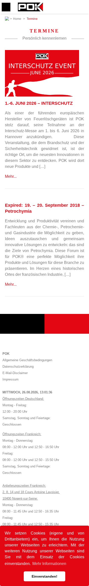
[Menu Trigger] (6, 7)
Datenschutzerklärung (18, 366)
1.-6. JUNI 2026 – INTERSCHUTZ (39, 103)
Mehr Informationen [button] (49, 563)
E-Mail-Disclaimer (15, 373)
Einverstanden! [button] (44, 576)
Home (17, 19)
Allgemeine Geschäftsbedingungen (27, 360)
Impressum (10, 379)
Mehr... (11, 176)
